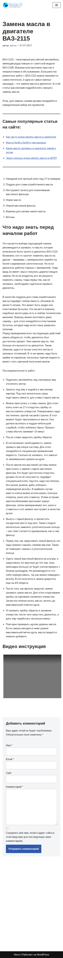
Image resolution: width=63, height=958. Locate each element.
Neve (17, 954)
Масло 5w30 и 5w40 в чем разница (26, 142)
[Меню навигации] (56, 5)
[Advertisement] (31, 902)
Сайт (9, 772)
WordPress (43, 954)
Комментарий (14, 786)
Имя (9, 745)
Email (10, 759)
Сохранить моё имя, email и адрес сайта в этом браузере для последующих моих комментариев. (30, 836)
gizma (13, 45)
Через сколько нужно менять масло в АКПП (31, 158)
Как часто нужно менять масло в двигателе (31, 136)
